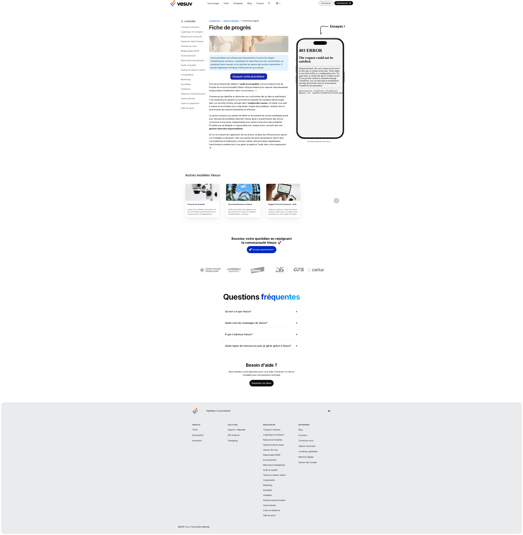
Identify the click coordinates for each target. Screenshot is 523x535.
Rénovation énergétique (192, 60)
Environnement (188, 55)
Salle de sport (187, 108)
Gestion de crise (189, 46)
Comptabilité (187, 74)
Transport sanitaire (190, 27)
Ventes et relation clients (193, 70)
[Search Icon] (269, 3)
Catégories (214, 20)
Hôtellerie (185, 89)
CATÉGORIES (189, 21)
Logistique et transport (192, 32)
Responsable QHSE (190, 51)
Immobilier (186, 84)
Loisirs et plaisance (190, 103)
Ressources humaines (191, 36)
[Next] (336, 200)
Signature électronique (192, 41)
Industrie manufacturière (193, 93)
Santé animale (188, 98)
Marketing (186, 79)
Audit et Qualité (188, 65)
